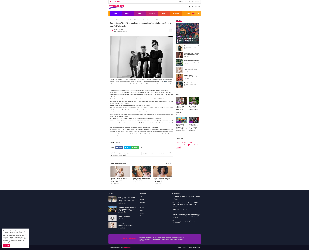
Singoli (196, 144)
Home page (112, 20)
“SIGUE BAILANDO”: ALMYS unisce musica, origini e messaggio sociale (194, 107)
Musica (127, 13)
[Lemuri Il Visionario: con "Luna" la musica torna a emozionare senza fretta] (179, 70)
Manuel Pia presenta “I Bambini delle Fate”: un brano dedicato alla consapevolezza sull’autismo (181, 108)
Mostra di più (169, 163)
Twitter (128, 147)
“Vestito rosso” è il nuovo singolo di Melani (185, 221)
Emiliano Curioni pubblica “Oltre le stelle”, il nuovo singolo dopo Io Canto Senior (193, 127)
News (188, 13)
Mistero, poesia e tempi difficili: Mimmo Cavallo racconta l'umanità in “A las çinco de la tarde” (126, 199)
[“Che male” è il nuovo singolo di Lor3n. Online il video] (179, 47)
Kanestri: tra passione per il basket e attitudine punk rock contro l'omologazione (191, 62)
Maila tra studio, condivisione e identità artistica (141, 179)
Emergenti (152, 13)
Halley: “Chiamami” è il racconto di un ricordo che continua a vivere (191, 77)
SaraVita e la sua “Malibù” (180, 209)
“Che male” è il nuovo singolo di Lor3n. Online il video (191, 46)
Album (178, 142)
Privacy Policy (195, 1)
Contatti (188, 1)
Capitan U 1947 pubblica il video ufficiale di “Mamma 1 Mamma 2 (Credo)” (181, 126)
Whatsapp (136, 147)
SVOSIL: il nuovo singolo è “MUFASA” (125, 217)
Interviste (176, 13)
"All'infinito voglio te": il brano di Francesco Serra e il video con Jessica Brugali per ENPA (127, 209)
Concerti (164, 13)
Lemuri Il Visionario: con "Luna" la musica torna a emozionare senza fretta (120, 180)
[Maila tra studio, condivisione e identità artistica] (179, 85)
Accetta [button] (7, 245)
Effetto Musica (127, 247)
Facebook (120, 147)
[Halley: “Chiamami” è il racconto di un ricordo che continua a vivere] (179, 77)
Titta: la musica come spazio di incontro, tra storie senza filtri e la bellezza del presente (191, 55)
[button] (199, 13)
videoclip (165, 81)
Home (115, 13)
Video (139, 13)
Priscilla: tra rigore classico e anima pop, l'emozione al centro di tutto (162, 180)
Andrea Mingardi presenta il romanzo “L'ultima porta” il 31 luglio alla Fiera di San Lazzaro (186, 203)
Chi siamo (180, 1)
